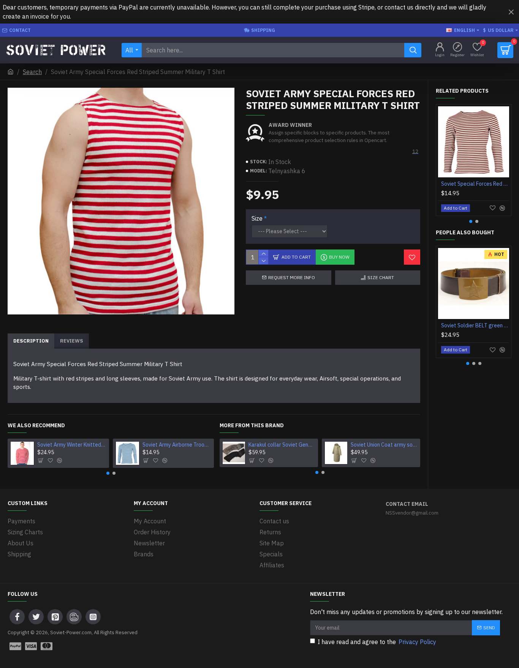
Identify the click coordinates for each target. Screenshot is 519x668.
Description (31, 341)
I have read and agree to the (377, 642)
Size (257, 218)
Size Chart (380, 277)
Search (32, 72)
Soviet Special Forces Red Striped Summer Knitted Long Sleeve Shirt (475, 183)
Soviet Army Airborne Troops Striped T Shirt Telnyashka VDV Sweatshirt (176, 444)
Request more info (291, 277)
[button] (107, 473)
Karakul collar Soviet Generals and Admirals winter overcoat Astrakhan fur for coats (281, 444)
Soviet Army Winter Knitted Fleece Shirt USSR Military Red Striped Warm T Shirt (71, 444)
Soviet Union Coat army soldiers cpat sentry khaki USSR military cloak (384, 444)
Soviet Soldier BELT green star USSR (475, 325)
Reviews (71, 341)
